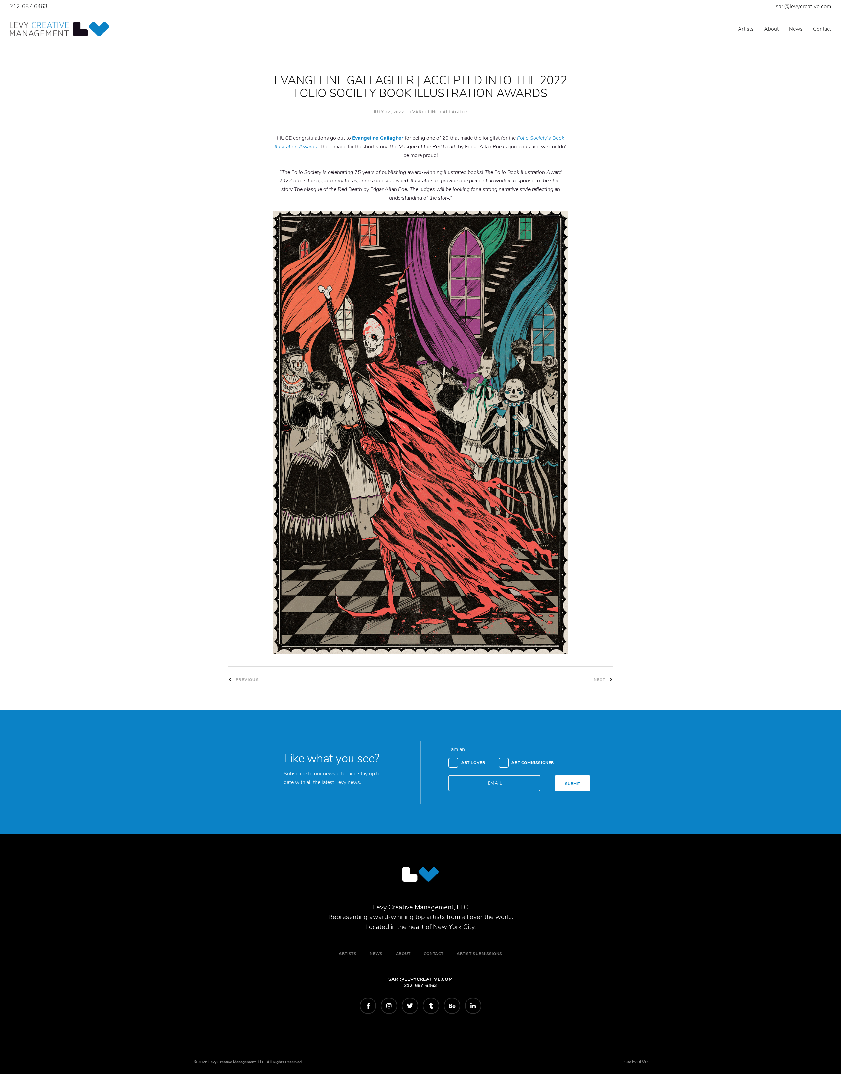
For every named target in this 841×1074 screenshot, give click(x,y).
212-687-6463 (28, 6)
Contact (822, 28)
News (796, 28)
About (771, 28)
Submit (572, 783)
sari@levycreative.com (803, 6)
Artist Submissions (479, 953)
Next (600, 679)
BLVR (642, 1061)
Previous (246, 679)
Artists (746, 28)
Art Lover (473, 762)
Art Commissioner (532, 762)
